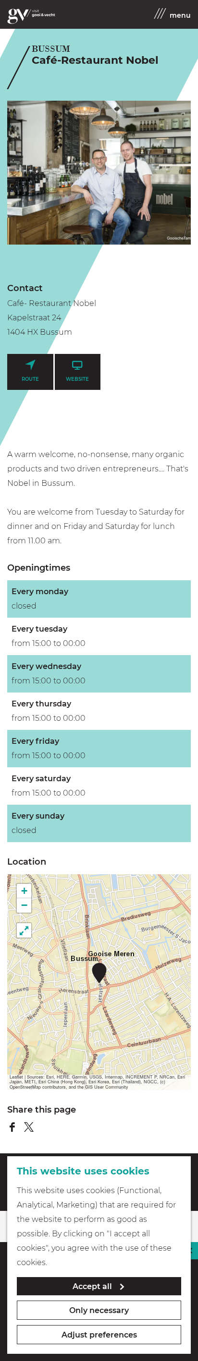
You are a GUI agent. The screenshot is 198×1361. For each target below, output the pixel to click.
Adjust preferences (99, 1334)
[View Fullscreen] (24, 930)
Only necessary (99, 1310)
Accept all (92, 1286)
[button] (99, 973)
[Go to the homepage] (31, 16)
